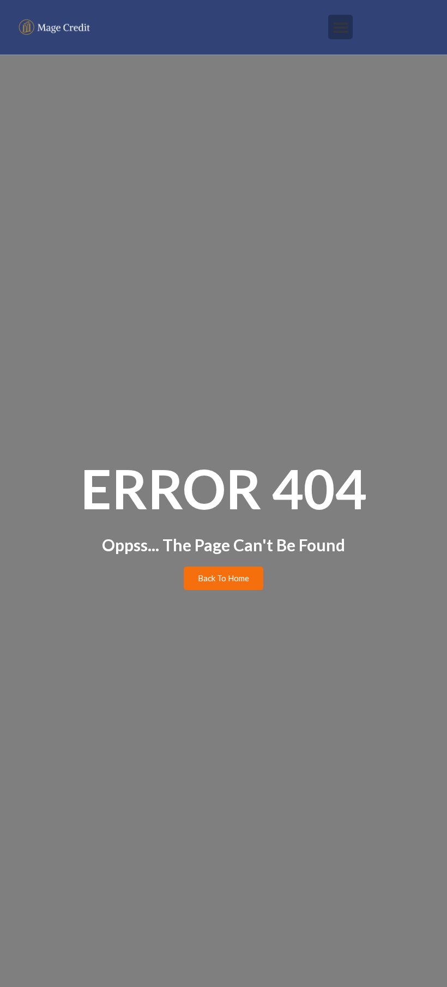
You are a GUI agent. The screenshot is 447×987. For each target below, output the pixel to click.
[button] (340, 27)
